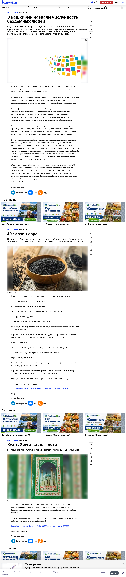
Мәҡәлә (5, 7)
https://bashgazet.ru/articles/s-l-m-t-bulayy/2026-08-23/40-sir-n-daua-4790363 (45, 388)
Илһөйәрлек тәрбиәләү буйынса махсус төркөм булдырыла (99, 7)
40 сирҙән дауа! (32, 7)
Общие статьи (12, 12)
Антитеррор (106, 2)
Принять (114, 573)
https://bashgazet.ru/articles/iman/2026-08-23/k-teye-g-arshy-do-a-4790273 (40, 526)
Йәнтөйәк (9, 2)
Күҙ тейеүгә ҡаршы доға (66, 7)
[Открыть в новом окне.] (19, 192)
